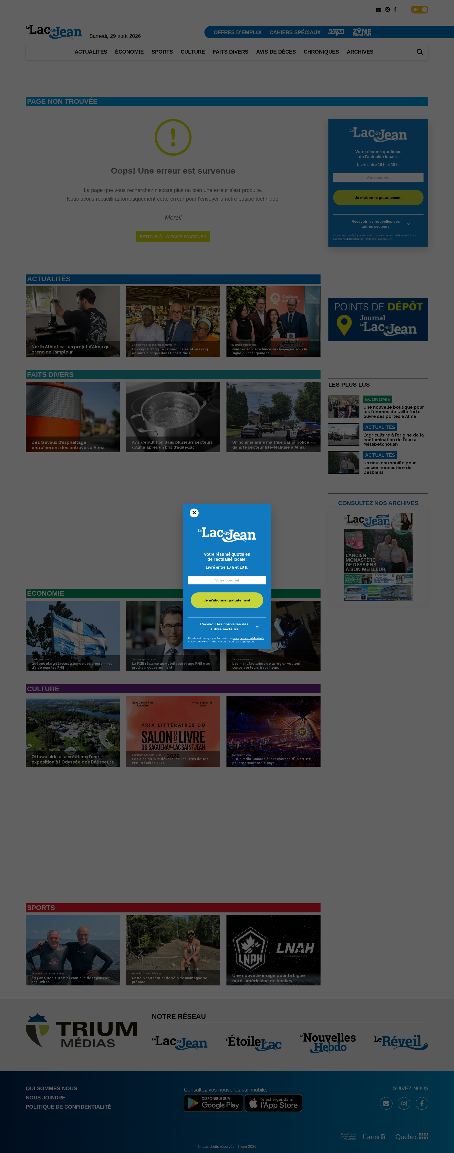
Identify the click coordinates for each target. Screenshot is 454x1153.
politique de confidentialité (248, 638)
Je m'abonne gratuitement (227, 600)
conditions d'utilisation (208, 641)
